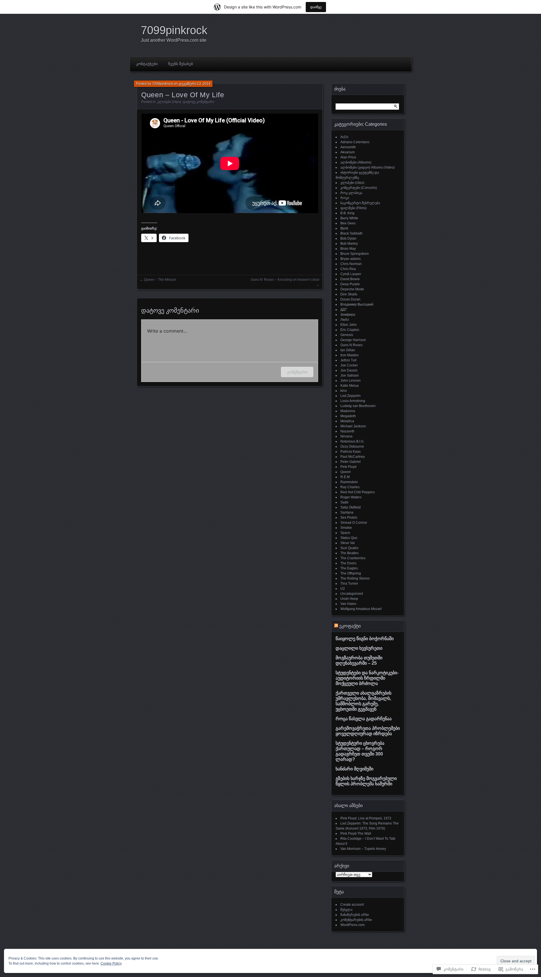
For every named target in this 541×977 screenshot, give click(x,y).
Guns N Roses (351, 345)
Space (345, 533)
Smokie (346, 528)
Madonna (347, 411)
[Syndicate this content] (336, 626)
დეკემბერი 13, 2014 (194, 84)
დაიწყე (316, 7)
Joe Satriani (349, 375)
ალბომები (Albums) (355, 162)
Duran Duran (350, 299)
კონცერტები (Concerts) (358, 188)
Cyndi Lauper (350, 274)
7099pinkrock (174, 30)
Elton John (348, 325)
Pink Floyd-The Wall (355, 833)
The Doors (348, 563)
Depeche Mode (352, 289)
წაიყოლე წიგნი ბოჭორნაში (365, 638)
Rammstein (349, 482)
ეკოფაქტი (350, 626)
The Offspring (350, 573)
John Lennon (350, 381)
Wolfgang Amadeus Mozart (361, 609)
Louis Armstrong (352, 401)
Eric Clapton (349, 330)
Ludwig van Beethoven (358, 406)
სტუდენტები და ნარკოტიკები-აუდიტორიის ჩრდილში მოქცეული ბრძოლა (367, 678)
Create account (352, 905)
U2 (342, 589)
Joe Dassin (349, 370)
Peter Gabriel (350, 462)
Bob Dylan (348, 238)
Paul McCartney (352, 457)
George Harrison (353, 340)
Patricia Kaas (350, 452)
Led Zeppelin (350, 396)
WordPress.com (352, 925)
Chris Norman (351, 264)
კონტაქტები (147, 64)
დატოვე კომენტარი (198, 102)
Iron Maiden (349, 355)
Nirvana (346, 436)
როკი (344, 198)
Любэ (344, 320)
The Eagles (349, 568)
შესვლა (346, 910)
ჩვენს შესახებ (180, 64)
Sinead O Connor (353, 523)
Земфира (347, 315)
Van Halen (348, 604)
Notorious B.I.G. (352, 441)
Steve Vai (347, 543)
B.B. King (347, 213)
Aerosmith (348, 147)
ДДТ (343, 309)
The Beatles (349, 553)
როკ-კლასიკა (351, 193)
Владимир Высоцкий (356, 304)
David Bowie (350, 279)
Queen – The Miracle (160, 280)
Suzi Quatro (349, 548)
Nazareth (347, 431)
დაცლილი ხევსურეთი (359, 648)
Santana (346, 512)
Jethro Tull (348, 360)
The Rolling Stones (355, 578)
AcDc (344, 137)
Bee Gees (348, 223)
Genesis (346, 335)
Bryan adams (350, 259)
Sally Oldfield (350, 507)
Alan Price (348, 157)
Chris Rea (348, 269)
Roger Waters (351, 497)
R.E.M (345, 477)
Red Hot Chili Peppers (357, 492)
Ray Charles (350, 487)
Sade (344, 502)
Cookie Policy (111, 963)
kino (343, 391)
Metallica (347, 421)
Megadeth (348, 416)
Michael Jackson (353, 426)
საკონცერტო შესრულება (360, 203)
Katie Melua (349, 386)
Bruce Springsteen (354, 254)
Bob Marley (349, 244)
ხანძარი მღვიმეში (354, 768)
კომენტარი (297, 372)
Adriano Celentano (354, 142)
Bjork (344, 228)
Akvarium (347, 152)
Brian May (348, 249)
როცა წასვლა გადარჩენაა (364, 718)
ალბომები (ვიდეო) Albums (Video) (367, 167)
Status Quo (348, 538)
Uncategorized (351, 594)
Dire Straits (348, 294)
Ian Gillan (347, 350)
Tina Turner (349, 583)
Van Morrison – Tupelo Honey (363, 849)
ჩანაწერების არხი (354, 915)
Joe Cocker (349, 365)
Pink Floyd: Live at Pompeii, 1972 (365, 818)
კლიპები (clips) (169, 102)
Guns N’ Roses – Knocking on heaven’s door (285, 280)
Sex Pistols (348, 518)
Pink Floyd (348, 467)
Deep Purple (350, 284)
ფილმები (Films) (353, 208)
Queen (345, 472)
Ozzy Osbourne (352, 446)
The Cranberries (352, 558)
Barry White (349, 218)
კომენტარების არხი (356, 920)
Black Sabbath (351, 233)
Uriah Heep (349, 599)
